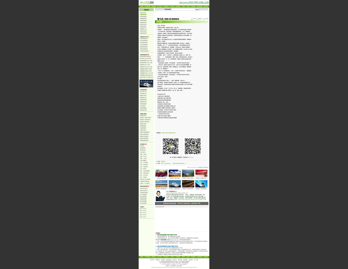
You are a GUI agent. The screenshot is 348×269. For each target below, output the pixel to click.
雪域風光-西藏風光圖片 (201, 178)
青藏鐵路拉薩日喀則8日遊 (146, 75)
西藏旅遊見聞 (143, 99)
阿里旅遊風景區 (144, 42)
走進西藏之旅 (143, 93)
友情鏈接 (191, 259)
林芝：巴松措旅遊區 (145, 171)
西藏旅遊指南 (143, 25)
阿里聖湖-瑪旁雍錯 (144, 181)
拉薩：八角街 (143, 158)
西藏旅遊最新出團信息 (145, 56)
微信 (188, 157)
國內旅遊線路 (143, 201)
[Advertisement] (181, 14)
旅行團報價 (147, 6)
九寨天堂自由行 (144, 188)
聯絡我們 (196, 2)
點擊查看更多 (172, 133)
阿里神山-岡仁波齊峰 (145, 179)
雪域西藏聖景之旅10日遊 (146, 60)
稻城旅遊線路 (143, 197)
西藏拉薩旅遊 (143, 104)
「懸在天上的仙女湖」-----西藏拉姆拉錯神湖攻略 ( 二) (173, 163)
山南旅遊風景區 (144, 44)
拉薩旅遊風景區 (144, 38)
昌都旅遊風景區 (144, 47)
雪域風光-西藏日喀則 (175, 178)
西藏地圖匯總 (143, 108)
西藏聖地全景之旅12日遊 (146, 67)
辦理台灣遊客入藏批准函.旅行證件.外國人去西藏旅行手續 (192, 199)
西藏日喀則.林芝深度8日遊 (146, 77)
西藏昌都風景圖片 (144, 140)
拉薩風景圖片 (143, 128)
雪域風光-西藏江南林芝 (188, 178)
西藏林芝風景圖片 (144, 136)
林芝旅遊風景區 (144, 40)
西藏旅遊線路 (143, 16)
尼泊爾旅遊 (142, 106)
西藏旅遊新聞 (143, 33)
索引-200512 (143, 212)
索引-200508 (143, 215)
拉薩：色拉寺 (143, 156)
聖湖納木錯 (142, 150)
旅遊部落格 (199, 6)
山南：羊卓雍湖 (144, 162)
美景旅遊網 (173, 265)
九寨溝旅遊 (166, 6)
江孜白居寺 (142, 152)
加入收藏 (206, 2)
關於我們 (191, 2)
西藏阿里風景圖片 (144, 138)
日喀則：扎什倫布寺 (145, 183)
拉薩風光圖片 (143, 130)
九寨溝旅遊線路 (144, 192)
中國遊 (183, 6)
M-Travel (195, 267)
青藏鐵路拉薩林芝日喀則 (146, 69)
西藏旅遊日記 (143, 97)
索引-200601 (143, 210)
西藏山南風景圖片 (144, 134)
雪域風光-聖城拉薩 (161, 178)
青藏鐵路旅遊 (143, 18)
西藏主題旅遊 (143, 20)
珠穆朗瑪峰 (142, 148)
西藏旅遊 (154, 6)
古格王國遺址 (143, 160)
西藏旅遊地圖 (143, 110)
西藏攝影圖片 (143, 126)
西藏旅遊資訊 (143, 22)
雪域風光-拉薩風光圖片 (188, 188)
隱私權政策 (168, 259)
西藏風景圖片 (143, 27)
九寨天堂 (172, 6)
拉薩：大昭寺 (143, 154)
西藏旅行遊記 (143, 95)
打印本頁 (194, 18)
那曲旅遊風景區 (144, 49)
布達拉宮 (142, 146)
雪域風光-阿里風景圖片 (201, 188)
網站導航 (201, 2)
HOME (181, 2)
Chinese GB (185, 2)
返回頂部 (205, 167)
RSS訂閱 (206, 18)
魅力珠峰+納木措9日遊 (145, 58)
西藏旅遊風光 (143, 115)
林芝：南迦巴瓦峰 (144, 173)
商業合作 (175, 259)
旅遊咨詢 (206, 6)
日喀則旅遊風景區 (144, 51)
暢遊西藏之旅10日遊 (145, 64)
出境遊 (188, 6)
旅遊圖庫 (193, 6)
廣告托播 (180, 259)
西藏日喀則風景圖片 (145, 132)
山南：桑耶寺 (143, 169)
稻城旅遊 (178, 6)
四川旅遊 (159, 6)
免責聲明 (163, 259)
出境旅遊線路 (143, 203)
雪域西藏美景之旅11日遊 (146, 62)
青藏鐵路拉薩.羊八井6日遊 (146, 73)
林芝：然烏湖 (143, 177)
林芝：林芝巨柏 (144, 175)
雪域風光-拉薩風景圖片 (174, 188)
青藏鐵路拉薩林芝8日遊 (146, 71)
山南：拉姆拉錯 (144, 167)
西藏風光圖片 (143, 124)
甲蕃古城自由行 (144, 190)
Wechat (191, 157)
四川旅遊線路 (143, 195)
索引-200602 (143, 208)
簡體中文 (200, 18)
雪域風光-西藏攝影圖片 (161, 188)
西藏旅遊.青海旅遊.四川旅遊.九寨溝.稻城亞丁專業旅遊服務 (175, 262)
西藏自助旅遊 (165, 133)
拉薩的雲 (163, 161)
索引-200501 (143, 217)
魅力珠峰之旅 (143, 91)
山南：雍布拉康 (144, 164)
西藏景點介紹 (143, 29)
